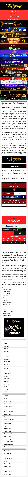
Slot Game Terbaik (8, 458)
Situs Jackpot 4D (7, 453)
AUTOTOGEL (6, 351)
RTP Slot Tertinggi (8, 461)
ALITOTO (6, 386)
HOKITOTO (6, 396)
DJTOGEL (6, 343)
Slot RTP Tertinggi (8, 471)
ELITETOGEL (6, 356)
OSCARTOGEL (7, 379)
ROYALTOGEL (7, 359)
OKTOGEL (6, 348)
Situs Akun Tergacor (8, 414)
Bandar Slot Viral (7, 428)
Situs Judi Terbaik (7, 403)
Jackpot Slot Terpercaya (9, 446)
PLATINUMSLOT (7, 373)
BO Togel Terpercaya (8, 406)
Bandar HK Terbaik (8, 466)
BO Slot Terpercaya (8, 401)
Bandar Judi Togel (7, 439)
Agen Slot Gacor (7, 456)
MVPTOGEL (6, 354)
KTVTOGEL (6, 346)
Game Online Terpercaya (9, 463)
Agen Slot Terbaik (7, 436)
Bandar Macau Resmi (8, 444)
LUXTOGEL (6, 384)
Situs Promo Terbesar (8, 441)
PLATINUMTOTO (7, 362)
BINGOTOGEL (7, 381)
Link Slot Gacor (7, 469)
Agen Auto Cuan (7, 431)
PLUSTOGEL (6, 389)
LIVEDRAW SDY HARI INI (14, 16)
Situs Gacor (6, 398)
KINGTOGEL (6, 392)
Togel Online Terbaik (8, 426)
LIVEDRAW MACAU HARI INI (14, 19)
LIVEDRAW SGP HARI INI (14, 14)
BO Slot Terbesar (7, 474)
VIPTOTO (6, 364)
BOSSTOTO (6, 368)
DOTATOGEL (6, 341)
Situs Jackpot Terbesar (9, 433)
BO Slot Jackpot (7, 416)
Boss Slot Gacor (7, 423)
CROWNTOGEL (7, 376)
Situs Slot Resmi (7, 450)
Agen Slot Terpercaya (8, 411)
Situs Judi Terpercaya (8, 409)
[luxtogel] (14, 327)
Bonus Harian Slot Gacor (9, 419)
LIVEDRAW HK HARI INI (14, 11)
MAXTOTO (6, 371)
